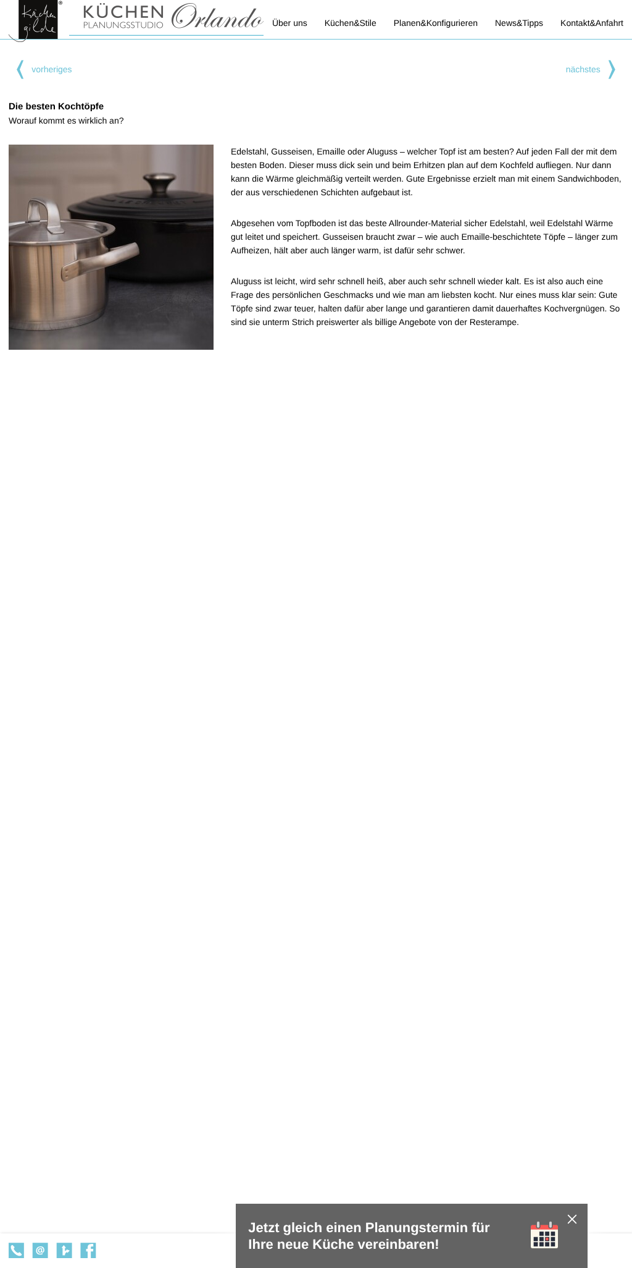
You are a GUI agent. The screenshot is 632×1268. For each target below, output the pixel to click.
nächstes (583, 69)
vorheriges (51, 69)
